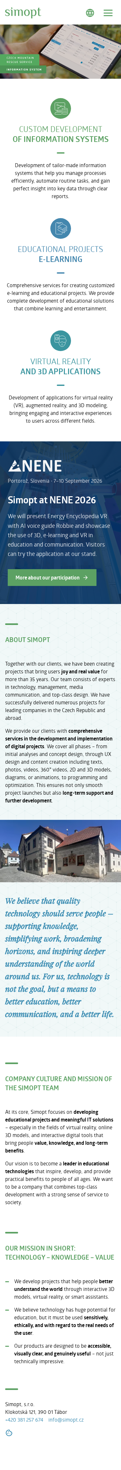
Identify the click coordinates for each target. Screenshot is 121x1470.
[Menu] (108, 13)
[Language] (90, 13)
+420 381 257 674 (24, 1419)
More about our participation (47, 577)
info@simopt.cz (66, 1419)
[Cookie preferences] (9, 1434)
